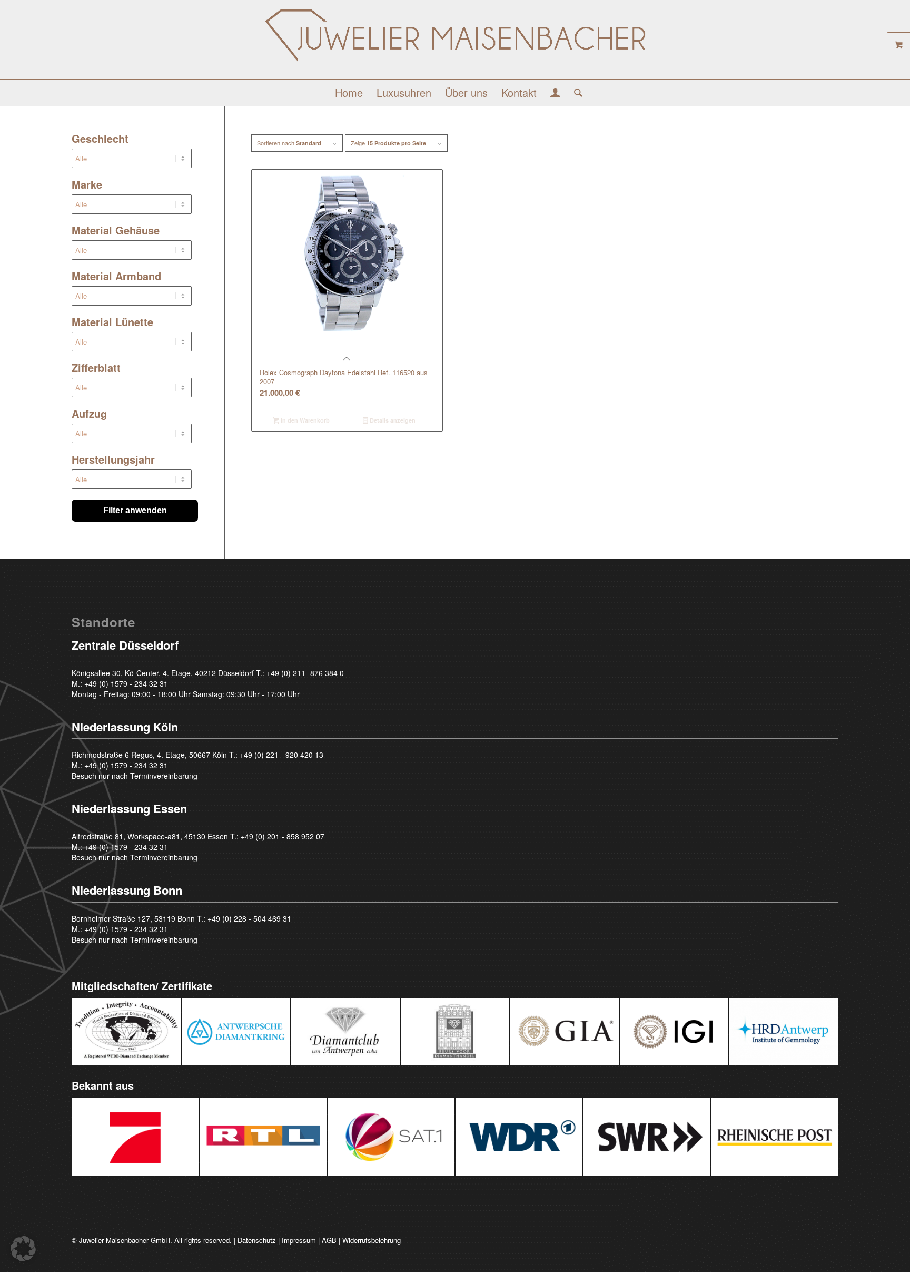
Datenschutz (257, 1240)
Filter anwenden (135, 510)
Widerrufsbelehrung (371, 1240)
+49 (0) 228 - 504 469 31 (249, 918)
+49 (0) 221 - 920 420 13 (281, 754)
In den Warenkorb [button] (304, 420)
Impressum (299, 1240)
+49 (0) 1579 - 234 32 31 (126, 683)
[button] (23, 1249)
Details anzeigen (392, 420)
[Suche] (574, 93)
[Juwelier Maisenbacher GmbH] (455, 43)
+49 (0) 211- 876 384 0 (305, 673)
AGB (329, 1240)
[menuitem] (349, 93)
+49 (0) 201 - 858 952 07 (282, 836)
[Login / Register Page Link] (555, 94)
